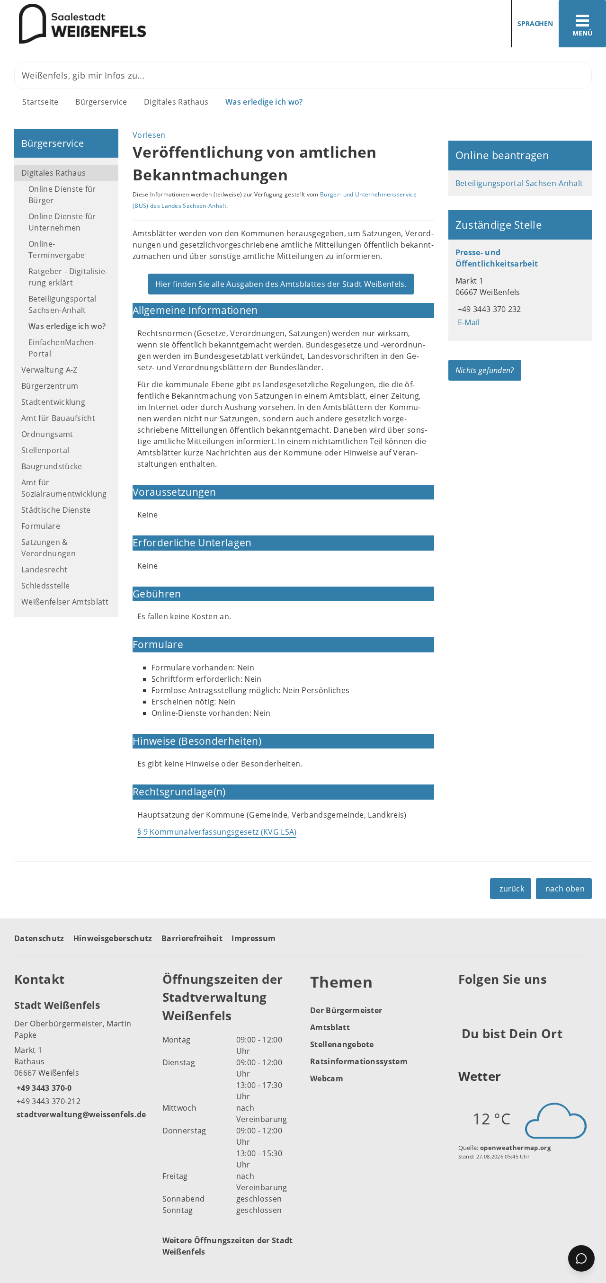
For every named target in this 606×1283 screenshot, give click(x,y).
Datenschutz (39, 938)
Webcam (326, 1078)
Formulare (40, 526)
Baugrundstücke (51, 466)
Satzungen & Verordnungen (48, 548)
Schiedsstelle (45, 585)
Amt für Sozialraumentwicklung (64, 488)
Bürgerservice (101, 102)
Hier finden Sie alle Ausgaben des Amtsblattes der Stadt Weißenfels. (281, 284)
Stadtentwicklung (53, 402)
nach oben (565, 888)
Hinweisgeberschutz (112, 938)
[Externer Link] (467, 1002)
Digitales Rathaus (176, 102)
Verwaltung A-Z (49, 370)
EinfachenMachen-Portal (62, 348)
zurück (511, 888)
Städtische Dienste (56, 510)
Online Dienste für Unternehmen (62, 222)
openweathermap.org (515, 1147)
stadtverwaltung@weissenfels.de (80, 1114)
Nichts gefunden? (484, 370)
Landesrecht (44, 569)
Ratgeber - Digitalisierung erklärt (67, 277)
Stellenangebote (342, 1044)
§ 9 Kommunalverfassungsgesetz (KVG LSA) (216, 832)
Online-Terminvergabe (56, 249)
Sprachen (535, 23)
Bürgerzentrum (49, 386)
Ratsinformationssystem (359, 1061)
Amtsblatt (330, 1027)
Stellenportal (45, 450)
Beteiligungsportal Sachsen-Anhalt (62, 304)
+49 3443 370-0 (42, 1088)
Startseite (40, 102)
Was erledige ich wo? (264, 102)
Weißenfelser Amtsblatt (64, 602)
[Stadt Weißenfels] (81, 1059)
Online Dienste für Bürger (62, 194)
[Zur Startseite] (148, 24)
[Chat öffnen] (581, 1258)
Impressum (254, 938)
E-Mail (467, 322)
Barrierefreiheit (192, 938)
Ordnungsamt (47, 434)
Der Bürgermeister (346, 1010)
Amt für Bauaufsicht (58, 418)
